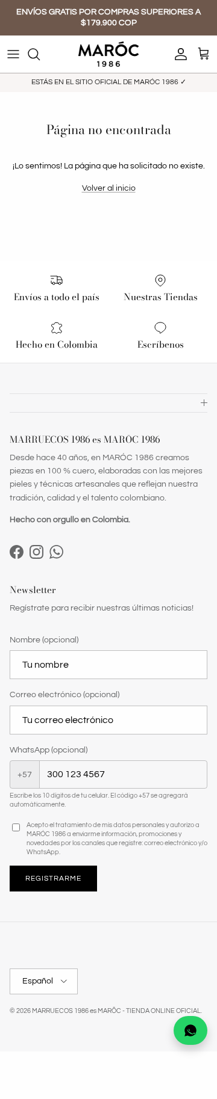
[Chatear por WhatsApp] (190, 1030)
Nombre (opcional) (44, 640)
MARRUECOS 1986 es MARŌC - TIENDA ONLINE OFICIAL (116, 1011)
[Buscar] (40, 54)
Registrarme (53, 878)
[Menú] (13, 54)
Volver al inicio (109, 188)
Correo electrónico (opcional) (64, 695)
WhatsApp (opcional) (48, 750)
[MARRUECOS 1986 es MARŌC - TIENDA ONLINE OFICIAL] (108, 54)
